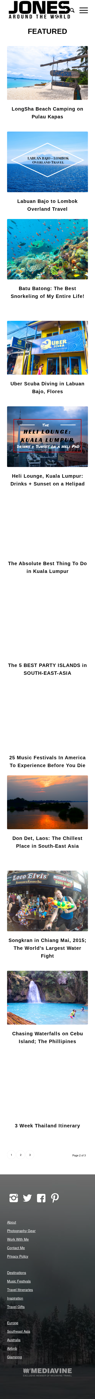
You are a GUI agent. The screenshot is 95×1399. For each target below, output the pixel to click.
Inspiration (15, 1298)
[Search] (70, 9)
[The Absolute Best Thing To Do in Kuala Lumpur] (47, 524)
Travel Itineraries (20, 1289)
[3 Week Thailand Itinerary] (47, 1084)
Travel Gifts (16, 1306)
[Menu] (81, 9)
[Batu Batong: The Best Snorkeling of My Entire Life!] (47, 249)
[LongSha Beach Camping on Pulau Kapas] (47, 73)
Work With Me (18, 1239)
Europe (12, 1322)
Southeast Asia (18, 1331)
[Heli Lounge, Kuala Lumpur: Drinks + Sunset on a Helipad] (47, 436)
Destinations (16, 1272)
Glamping (14, 1356)
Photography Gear (21, 1230)
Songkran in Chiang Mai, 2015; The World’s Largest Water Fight (47, 948)
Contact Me (16, 1247)
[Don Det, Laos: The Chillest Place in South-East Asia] (47, 802)
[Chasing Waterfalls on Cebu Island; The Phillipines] (47, 998)
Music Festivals (19, 1281)
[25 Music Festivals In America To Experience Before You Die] (47, 718)
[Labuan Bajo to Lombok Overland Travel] (47, 162)
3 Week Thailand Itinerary (47, 1125)
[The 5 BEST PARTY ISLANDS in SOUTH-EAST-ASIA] (47, 626)
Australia (13, 1339)
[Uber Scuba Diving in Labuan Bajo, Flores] (47, 348)
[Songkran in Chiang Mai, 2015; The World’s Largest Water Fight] (47, 901)
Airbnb (12, 1348)
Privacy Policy (17, 1256)
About (11, 1222)
